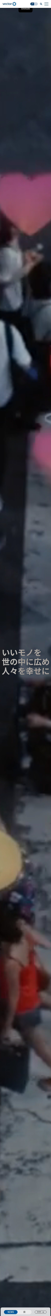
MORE (39, 1312)
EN (36, 4)
